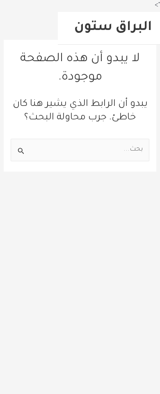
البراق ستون (113, 28)
